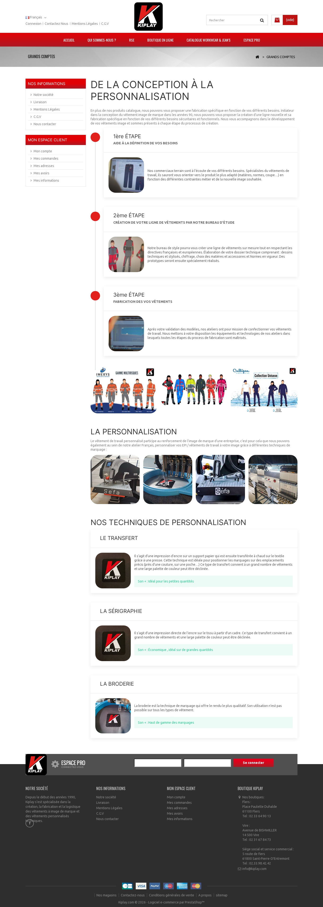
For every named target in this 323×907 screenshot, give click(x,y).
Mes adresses (44, 166)
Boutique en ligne (160, 40)
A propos (205, 895)
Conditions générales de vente (172, 895)
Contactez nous (56, 24)
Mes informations (46, 180)
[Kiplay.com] (148, 16)
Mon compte (43, 151)
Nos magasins (106, 895)
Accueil (68, 40)
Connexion (33, 24)
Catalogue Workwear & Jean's (209, 40)
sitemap (221, 895)
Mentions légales (85, 24)
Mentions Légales (47, 109)
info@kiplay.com (254, 869)
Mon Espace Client (47, 139)
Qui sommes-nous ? (101, 40)
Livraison (40, 102)
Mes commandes (46, 158)
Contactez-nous (133, 895)
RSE (131, 40)
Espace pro (252, 40)
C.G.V (105, 24)
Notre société (43, 95)
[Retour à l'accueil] (257, 57)
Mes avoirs (41, 173)
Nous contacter (45, 124)
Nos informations (46, 83)
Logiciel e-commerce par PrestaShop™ (176, 902)
